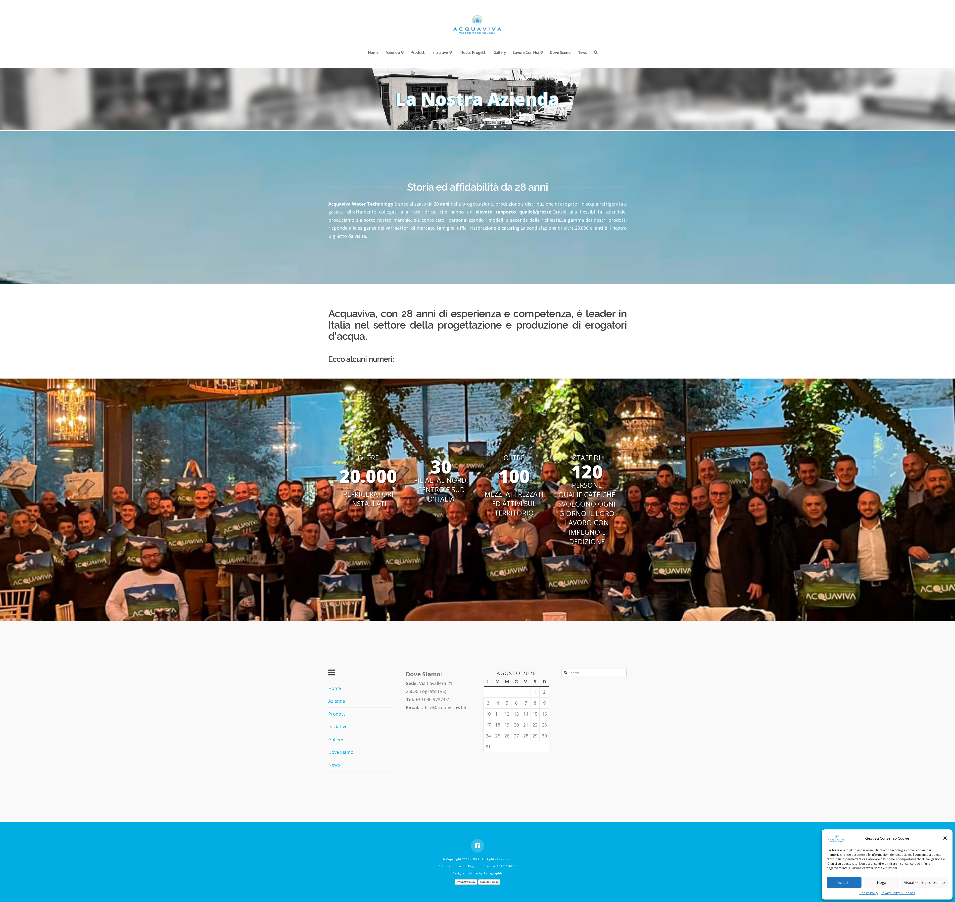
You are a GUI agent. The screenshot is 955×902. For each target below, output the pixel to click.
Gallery (335, 739)
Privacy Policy (466, 882)
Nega (881, 882)
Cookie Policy (869, 893)
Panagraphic (493, 873)
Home (334, 688)
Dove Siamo (340, 752)
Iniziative (337, 727)
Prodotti (337, 714)
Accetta (844, 882)
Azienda (336, 701)
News (334, 765)
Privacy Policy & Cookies (898, 893)
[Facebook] (477, 846)
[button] (945, 838)
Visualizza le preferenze (924, 882)
